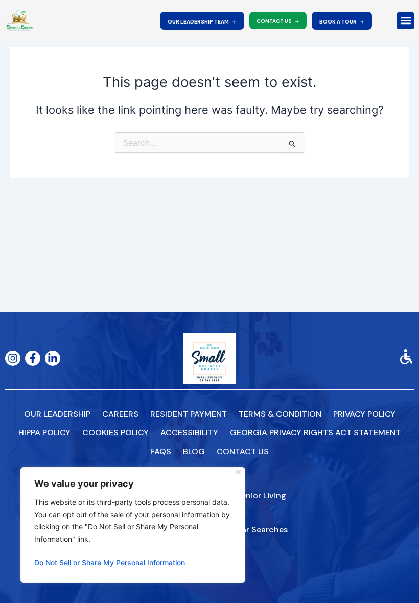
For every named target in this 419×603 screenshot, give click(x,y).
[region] (132, 525)
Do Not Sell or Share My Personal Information (109, 562)
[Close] (238, 472)
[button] (405, 20)
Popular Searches (254, 529)
